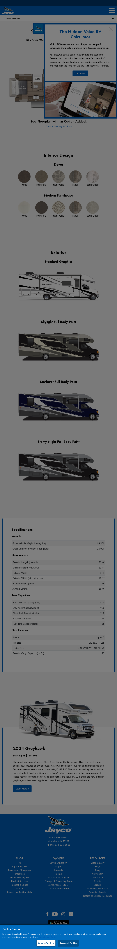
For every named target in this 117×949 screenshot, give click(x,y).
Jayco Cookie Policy (48, 937)
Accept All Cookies (68, 943)
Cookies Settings (46, 943)
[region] (58, 936)
